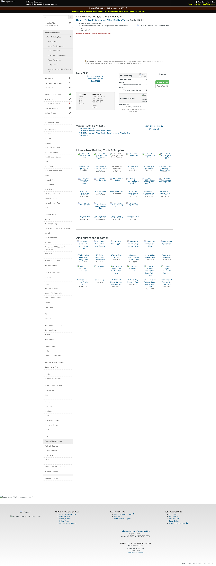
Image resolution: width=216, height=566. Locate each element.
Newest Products (51, 99)
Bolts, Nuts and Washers (53, 171)
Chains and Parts (51, 238)
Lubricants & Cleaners (53, 355)
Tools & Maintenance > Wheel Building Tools (95, 131)
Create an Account (50, 4)
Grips (46, 314)
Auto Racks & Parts (52, 122)
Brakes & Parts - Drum (53, 198)
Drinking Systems (51, 265)
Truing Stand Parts (54, 60)
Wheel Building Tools (117, 20)
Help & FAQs (173, 516)
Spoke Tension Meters (56, 46)
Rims (46, 395)
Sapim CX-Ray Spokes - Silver (149, 256)
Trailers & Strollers (51, 446)
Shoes (47, 416)
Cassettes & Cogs (51, 224)
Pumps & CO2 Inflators (53, 379)
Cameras (48, 219)
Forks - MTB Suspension (53, 293)
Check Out (210, 2)
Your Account (174, 519)
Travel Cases (49, 455)
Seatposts (48, 406)
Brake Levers (49, 189)
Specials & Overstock (52, 104)
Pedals (47, 374)
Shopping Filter (50, 23)
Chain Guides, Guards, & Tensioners (58, 228)
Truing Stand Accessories (57, 55)
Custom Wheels (50, 113)
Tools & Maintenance (53, 441)
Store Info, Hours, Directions (135, 552)
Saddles (48, 402)
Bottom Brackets (51, 184)
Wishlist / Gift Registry (53, 94)
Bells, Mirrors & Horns (52, 148)
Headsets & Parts (51, 330)
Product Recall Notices (67, 523)
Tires (46, 436)
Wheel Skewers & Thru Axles (55, 467)
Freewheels (49, 307)
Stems (47, 429)
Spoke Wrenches (54, 51)
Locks (47, 351)
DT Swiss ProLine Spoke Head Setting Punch (82, 257)
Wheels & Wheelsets (52, 471)
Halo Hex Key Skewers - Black (133, 281)
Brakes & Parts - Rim (52, 203)
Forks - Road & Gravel (53, 298)
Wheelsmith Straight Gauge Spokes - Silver (133, 257)
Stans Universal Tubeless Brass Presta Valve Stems (149, 283)
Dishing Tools (52, 41)
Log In (28, 4)
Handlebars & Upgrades (53, 325)
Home (79, 20)
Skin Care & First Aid (52, 420)
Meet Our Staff (64, 516)
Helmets (48, 335)
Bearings (48, 143)
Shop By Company (51, 108)
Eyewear (48, 277)
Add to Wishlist (162, 86)
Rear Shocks (49, 390)
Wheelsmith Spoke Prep (166, 256)
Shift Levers (49, 411)
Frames (47, 302)
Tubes (47, 460)
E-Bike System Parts (52, 272)
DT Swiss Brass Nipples (116, 256)
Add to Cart (163, 82)
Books (47, 175)
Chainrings (48, 233)
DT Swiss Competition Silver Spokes (100, 257)
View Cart (201, 2)
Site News (118, 516)
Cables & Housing (51, 215)
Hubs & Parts (49, 339)
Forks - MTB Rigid (51, 288)
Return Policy (64, 521)
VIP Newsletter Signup (122, 519)
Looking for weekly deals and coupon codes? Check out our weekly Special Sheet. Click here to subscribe (108, 11)
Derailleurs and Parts (52, 261)
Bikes (46, 161)
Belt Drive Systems (51, 152)
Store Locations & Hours (53, 83)
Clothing (48, 242)
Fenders (47, 284)
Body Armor (49, 166)
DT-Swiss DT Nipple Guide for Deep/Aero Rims (116, 282)
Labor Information (51, 478)
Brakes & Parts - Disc (52, 194)
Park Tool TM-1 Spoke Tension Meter (82, 282)
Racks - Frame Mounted (53, 386)
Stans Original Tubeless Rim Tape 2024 (166, 282)
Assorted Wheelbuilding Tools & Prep (59, 70)
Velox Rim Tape (99, 280)
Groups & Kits (49, 318)
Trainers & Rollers (51, 450)
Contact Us (49, 88)
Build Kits (48, 208)
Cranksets (48, 254)
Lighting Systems (51, 346)
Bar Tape (48, 138)
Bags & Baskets (50, 129)
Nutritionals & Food (51, 367)
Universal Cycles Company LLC (135, 531)
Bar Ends (48, 134)
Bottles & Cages (50, 180)
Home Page (49, 78)
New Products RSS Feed (123, 514)
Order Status (37, 4)
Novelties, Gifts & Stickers (54, 362)
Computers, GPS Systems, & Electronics (55, 248)
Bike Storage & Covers (53, 157)
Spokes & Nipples (51, 425)
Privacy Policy (64, 519)
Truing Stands (53, 64)
